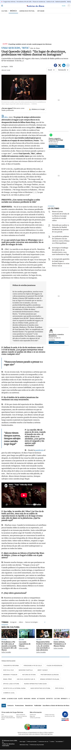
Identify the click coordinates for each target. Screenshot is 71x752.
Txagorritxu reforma (11, 665)
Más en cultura (10, 627)
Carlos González (6, 652)
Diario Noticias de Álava (7, 716)
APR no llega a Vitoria (11, 684)
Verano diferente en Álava (49, 679)
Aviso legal (22, 741)
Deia (2, 714)
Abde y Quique (43, 670)
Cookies (52, 741)
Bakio (4, 117)
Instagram (13, 622)
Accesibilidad (59, 741)
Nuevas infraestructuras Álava (35, 684)
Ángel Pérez (7, 679)
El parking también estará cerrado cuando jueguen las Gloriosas (30, 44)
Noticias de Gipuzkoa (21, 716)
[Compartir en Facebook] (55, 66)
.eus (3, 706)
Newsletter (29, 705)
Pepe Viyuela (59, 688)
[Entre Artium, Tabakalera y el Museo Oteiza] (62, 633)
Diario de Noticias (20, 714)
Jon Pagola (4, 66)
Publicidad (37, 705)
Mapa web (32, 716)
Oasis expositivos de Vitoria (40, 688)
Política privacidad (32, 741)
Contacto (10, 705)
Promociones (19, 705)
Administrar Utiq (24, 744)
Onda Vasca (19, 717)
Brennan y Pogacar (10, 674)
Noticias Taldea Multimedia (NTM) (8, 718)
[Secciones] (2, 5)
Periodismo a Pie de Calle (33, 665)
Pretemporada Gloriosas (50, 674)
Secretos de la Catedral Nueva (14, 688)
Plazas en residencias (54, 665)
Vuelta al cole (8, 670)
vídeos (21, 622)
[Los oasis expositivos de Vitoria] (27, 633)
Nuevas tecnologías (31, 622)
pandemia (39, 450)
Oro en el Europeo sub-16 (26, 679)
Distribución (33, 714)
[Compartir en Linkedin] (63, 66)
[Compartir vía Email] (68, 66)
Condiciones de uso (43, 741)
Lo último (53, 208)
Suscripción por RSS (50, 716)
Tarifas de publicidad (35, 717)
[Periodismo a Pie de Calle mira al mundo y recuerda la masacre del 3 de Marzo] (9, 633)
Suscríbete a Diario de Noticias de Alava (56, 705)
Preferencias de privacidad (37, 744)
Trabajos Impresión (49, 714)
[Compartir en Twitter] (59, 66)
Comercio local (9, 693)
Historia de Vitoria (29, 674)
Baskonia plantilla (26, 670)
